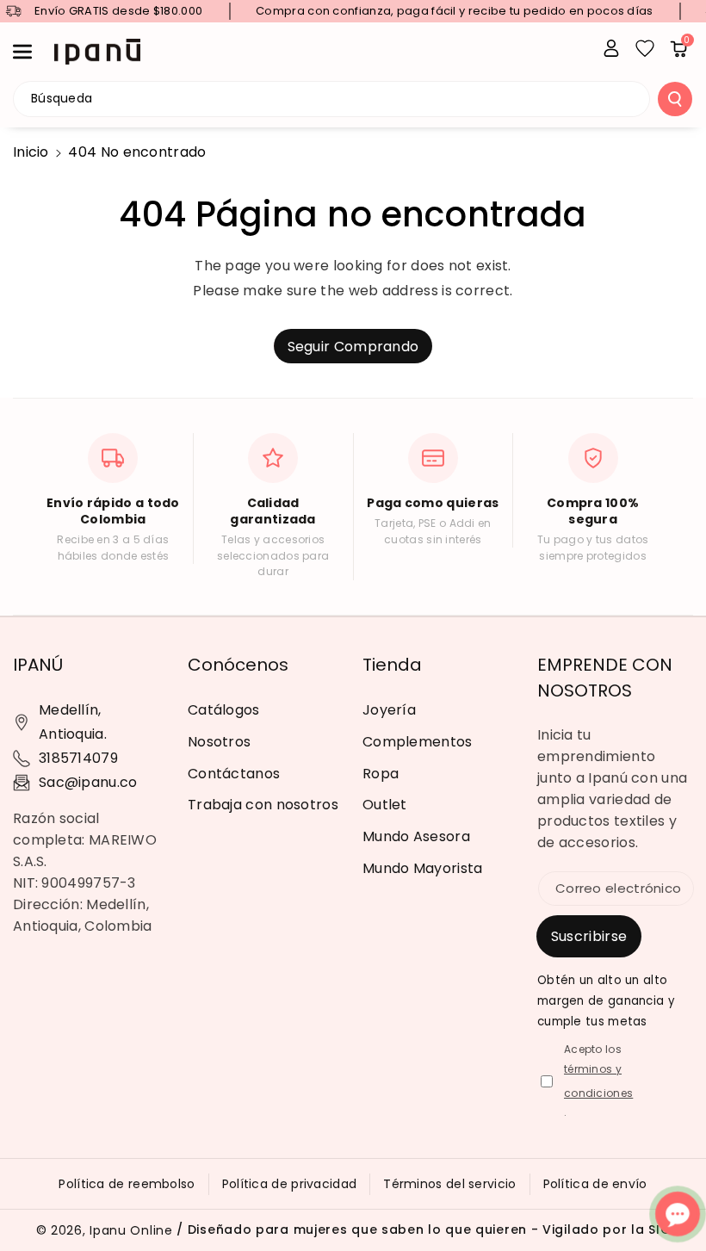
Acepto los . (598, 1081)
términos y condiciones (598, 1081)
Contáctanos (234, 773)
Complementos (417, 742)
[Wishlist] (645, 48)
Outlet (384, 804)
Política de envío (595, 1183)
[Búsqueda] (675, 99)
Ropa (380, 773)
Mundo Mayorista (422, 868)
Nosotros (219, 742)
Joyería (389, 710)
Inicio (31, 152)
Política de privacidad (289, 1183)
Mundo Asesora (416, 836)
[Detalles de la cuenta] (611, 48)
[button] (32, 51)
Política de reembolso (127, 1183)
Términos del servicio (449, 1183)
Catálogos (224, 710)
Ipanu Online (131, 1230)
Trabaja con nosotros (263, 804)
